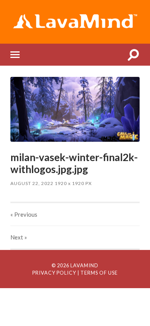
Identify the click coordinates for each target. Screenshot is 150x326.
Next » (18, 237)
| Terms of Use (97, 273)
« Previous (23, 214)
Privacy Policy (54, 273)
